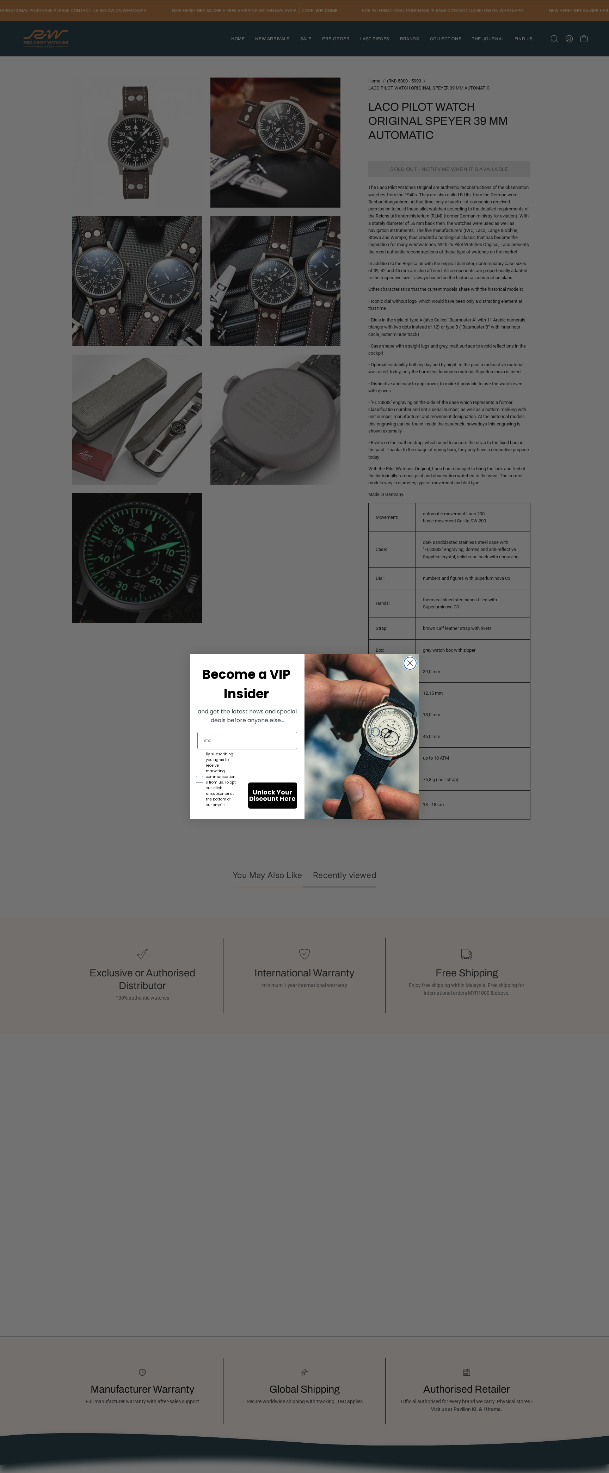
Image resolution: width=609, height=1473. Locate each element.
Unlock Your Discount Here (272, 795)
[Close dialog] (410, 663)
